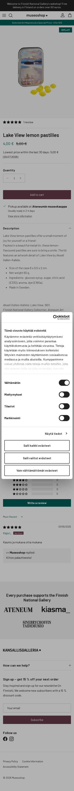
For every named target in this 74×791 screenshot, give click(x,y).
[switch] (64, 394)
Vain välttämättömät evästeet (37, 470)
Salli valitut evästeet (37, 458)
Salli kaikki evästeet (37, 445)
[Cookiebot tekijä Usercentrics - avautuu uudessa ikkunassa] (53, 317)
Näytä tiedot (53, 433)
